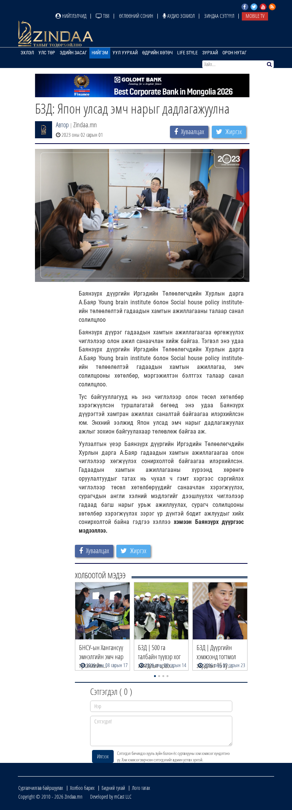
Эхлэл (27, 52)
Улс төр (46, 52)
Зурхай (210, 52)
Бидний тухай (113, 787)
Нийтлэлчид (73, 15)
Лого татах (141, 787)
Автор (62, 124)
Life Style (187, 52)
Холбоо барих (82, 787)
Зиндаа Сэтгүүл (219, 15)
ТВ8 (106, 15)
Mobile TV (255, 15)
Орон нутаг (234, 52)
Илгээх (103, 756)
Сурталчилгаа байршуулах (40, 787)
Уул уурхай (125, 52)
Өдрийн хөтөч (157, 52)
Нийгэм (100, 52)
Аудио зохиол (180, 15)
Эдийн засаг (73, 52)
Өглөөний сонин (136, 15)
